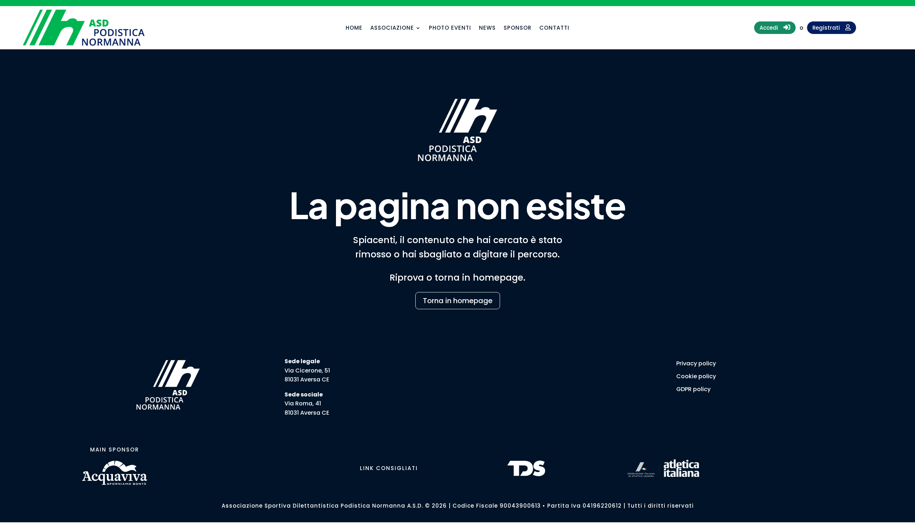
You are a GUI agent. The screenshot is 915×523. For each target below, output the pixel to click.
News (487, 28)
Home (354, 28)
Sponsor (517, 28)
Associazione (392, 28)
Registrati (831, 27)
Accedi (775, 27)
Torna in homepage (458, 301)
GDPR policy (693, 389)
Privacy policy (696, 363)
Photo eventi (450, 28)
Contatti (554, 28)
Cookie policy (696, 376)
